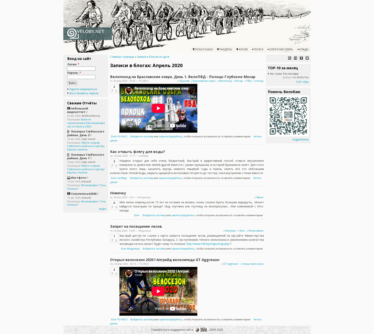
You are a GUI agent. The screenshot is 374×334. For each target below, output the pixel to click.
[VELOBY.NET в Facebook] (301, 58)
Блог (137, 215)
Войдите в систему (142, 136)
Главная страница (122, 57)
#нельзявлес (256, 230)
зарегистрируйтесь (171, 136)
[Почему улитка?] (289, 58)
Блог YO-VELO (119, 136)
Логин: (73, 64)
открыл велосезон (253, 264)
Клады (304, 49)
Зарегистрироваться (83, 89)
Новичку (118, 193)
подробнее (299, 139)
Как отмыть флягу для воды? (137, 151)
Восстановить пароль (84, 93)
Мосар (239, 81)
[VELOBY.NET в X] (307, 58)
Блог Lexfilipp (119, 178)
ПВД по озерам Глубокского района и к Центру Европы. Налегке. (85, 146)
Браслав (184, 81)
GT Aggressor (231, 264)
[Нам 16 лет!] (295, 58)
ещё (101, 209)
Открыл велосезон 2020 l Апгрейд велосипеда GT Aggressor (165, 259)
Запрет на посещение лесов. (136, 226)
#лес (242, 230)
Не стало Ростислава (284, 74)
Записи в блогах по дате (153, 57)
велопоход (225, 81)
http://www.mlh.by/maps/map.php (207, 244)
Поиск (258, 49)
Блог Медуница (130, 248)
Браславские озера (204, 81)
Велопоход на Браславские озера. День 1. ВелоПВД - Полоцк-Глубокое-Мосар (182, 76)
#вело (260, 197)
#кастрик (230, 230)
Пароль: (74, 73)
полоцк (259, 81)
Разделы (225, 49)
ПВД (249, 81)
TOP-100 (301, 82)
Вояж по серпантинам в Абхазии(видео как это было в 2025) (86, 123)
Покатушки (204, 49)
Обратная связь (281, 49)
